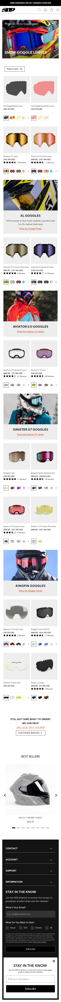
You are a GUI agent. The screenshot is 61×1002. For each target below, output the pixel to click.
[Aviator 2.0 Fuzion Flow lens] (44, 510)
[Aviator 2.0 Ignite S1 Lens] (16, 353)
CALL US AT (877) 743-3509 (30, 727)
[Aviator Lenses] (44, 666)
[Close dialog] (53, 961)
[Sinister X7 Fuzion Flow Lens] (16, 250)
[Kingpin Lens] (16, 456)
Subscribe (30, 949)
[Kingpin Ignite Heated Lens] (44, 456)
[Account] (45, 10)
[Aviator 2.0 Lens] (44, 353)
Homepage (10, 24)
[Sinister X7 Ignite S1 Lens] (44, 250)
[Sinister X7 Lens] (16, 139)
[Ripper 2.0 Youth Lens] (16, 612)
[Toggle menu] (58, 10)
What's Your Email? (16, 907)
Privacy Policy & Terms (39, 942)
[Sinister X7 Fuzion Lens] (44, 139)
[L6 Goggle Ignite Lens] (16, 89)
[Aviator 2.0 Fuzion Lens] (16, 510)
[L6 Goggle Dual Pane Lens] (44, 89)
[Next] (28, 117)
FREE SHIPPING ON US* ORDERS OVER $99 (30, 3)
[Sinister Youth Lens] (16, 666)
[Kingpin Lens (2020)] (44, 612)
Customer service (29, 733)
